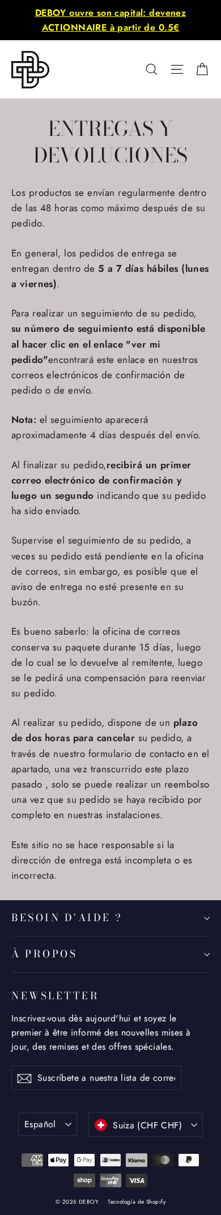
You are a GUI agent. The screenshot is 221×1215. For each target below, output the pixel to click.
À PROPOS (44, 953)
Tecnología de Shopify (136, 1201)
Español (40, 1124)
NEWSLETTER (55, 995)
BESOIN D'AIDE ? (67, 917)
